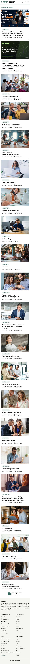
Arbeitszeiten (19, 633)
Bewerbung (5, 122)
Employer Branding (5, 626)
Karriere (5, 267)
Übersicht (3, 616)
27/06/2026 (18, 71)
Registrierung (19, 639)
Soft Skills (3, 645)
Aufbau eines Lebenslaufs (11, 124)
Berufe (17, 621)
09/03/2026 (18, 157)
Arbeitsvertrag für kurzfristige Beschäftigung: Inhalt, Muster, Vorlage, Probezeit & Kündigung (13, 498)
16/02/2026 (18, 185)
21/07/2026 (18, 38)
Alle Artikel (3, 655)
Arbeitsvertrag (19, 628)
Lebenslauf (18, 623)
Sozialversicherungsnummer (7, 652)
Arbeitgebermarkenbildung (11, 412)
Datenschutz (19, 645)
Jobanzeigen (4, 621)
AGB (17, 650)
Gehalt (17, 630)
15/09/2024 (18, 502)
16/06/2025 (18, 241)
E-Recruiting (6, 239)
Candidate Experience (10, 96)
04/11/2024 (18, 443)
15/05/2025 (18, 269)
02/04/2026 (18, 127)
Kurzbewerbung (7, 528)
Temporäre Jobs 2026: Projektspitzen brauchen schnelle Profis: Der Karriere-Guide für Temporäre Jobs (13, 65)
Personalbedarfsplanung (10, 384)
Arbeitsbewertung (8, 440)
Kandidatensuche (5, 619)
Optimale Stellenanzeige (10, 210)
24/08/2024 (18, 531)
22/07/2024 (18, 559)
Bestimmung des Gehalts (11, 469)
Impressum (18, 652)
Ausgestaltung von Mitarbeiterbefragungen (10, 295)
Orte (17, 643)
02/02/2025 (18, 358)
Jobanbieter (5, 94)
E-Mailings (3, 630)
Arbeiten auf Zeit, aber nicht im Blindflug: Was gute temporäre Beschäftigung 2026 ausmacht (13, 33)
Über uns (18, 641)
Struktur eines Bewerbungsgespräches (10, 153)
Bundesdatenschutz (20, 648)
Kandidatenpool (5, 623)
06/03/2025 (18, 330)
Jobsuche (18, 619)
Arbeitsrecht (6, 322)
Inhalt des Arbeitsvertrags (11, 356)
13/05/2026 (18, 99)
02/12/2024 (18, 415)
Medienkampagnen (5, 633)
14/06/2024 (18, 588)
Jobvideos (3, 628)
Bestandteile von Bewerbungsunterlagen (10, 585)
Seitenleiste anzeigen (7, 7)
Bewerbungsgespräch (6, 639)
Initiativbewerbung (8, 182)
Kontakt (18, 655)
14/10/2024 (18, 471)
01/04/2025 (18, 299)
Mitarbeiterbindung (9, 556)
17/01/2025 (18, 387)
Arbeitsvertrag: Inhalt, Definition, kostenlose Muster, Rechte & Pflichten (13, 326)
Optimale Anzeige (5, 641)
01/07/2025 (18, 213)
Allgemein (5, 29)
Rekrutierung (4, 643)
